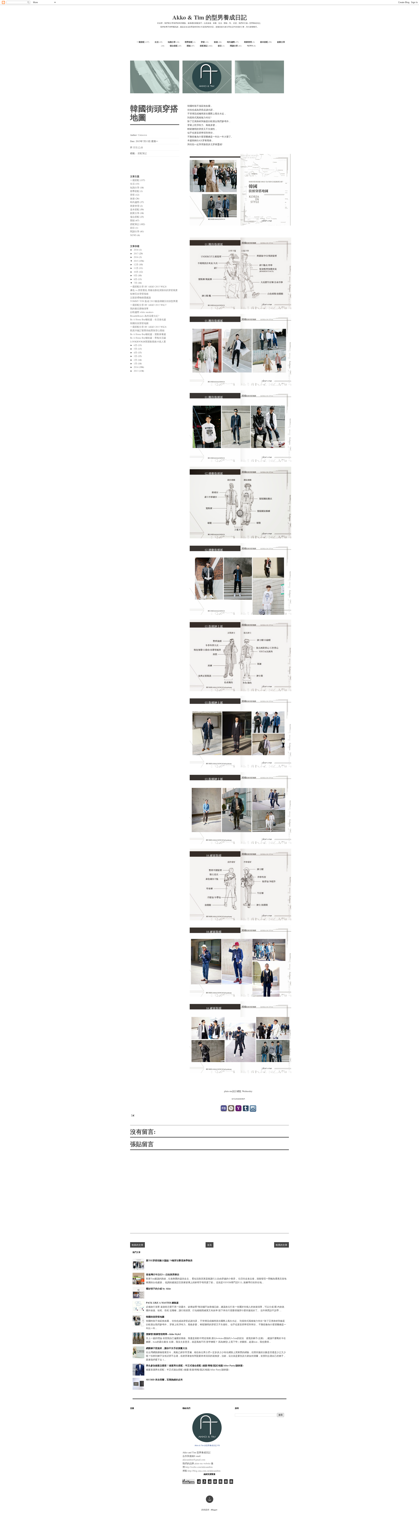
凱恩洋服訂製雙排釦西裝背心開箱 (147, 330)
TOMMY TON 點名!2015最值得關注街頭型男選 (154, 301)
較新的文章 (137, 1244)
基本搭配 (264, 42)
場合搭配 (174, 45)
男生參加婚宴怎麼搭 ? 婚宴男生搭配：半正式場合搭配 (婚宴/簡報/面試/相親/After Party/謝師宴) (194, 1365)
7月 (136, 282)
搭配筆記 (204, 45)
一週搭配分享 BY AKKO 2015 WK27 (148, 304)
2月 (136, 359)
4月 (136, 352)
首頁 (209, 1244)
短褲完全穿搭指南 (139, 293)
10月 (136, 271)
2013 (136, 370)
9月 (136, 275)
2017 (136, 253)
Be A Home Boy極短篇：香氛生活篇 (148, 337)
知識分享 (172, 42)
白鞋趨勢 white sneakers (141, 312)
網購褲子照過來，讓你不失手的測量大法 (166, 1348)
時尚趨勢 (231, 42)
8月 (136, 279)
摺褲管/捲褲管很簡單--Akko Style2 (163, 1334)
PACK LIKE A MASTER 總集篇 (162, 1302)
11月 (136, 268)
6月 (136, 345)
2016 (136, 257)
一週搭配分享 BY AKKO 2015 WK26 (148, 326)
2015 (136, 260)
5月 (136, 348)
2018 (136, 249)
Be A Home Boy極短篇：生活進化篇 (148, 319)
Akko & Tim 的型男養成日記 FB (207, 1445)
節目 (220, 45)
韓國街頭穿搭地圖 (139, 323)
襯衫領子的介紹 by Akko (158, 1288)
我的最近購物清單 (139, 308)
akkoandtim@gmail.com (193, 1459)
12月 (136, 264)
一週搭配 (141, 42)
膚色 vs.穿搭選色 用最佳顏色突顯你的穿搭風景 (154, 290)
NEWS (250, 45)
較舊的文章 (281, 1244)
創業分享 (281, 42)
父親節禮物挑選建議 (140, 297)
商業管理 (248, 42)
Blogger (214, 1509)
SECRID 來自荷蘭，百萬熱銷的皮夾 (164, 1379)
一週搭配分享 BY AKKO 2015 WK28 (148, 286)
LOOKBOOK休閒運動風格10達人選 (148, 341)
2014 (136, 367)
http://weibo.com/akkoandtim (199, 1467)
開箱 (189, 45)
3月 (136, 356)
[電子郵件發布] (132, 1114)
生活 (157, 42)
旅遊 (216, 42)
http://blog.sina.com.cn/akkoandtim (204, 1470)
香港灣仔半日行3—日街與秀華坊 (162, 1274)
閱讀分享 (234, 45)
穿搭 (203, 42)
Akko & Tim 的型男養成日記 (209, 17)
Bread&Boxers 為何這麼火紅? (144, 315)
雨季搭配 (189, 42)
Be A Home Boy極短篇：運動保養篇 (148, 334)
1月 (136, 363)
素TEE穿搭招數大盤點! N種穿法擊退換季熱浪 (169, 1260)
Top (209, 1499)
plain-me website (202, 1463)
